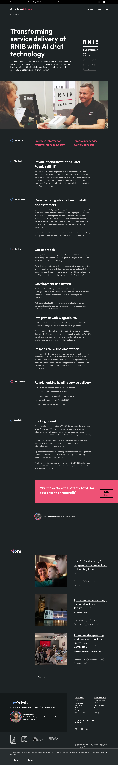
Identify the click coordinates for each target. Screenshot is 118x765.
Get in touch (106, 493)
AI (94, 61)
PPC (89, 620)
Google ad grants (79, 625)
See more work (43, 677)
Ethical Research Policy (80, 709)
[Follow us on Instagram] (87, 729)
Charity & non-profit (90, 69)
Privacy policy (79, 697)
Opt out (30, 760)
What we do (89, 9)
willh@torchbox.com (29, 719)
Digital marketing (79, 620)
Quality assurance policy (99, 701)
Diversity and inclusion (98, 709)
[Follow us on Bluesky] (76, 729)
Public (27, 2)
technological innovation (74, 466)
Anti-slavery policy (81, 713)
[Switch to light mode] (103, 2)
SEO (94, 620)
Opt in (16, 760)
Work (106, 9)
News (67, 2)
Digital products (89, 65)
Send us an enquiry (50, 717)
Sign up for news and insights (85, 721)
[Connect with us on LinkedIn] (82, 729)
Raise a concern (99, 705)
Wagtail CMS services (39, 2)
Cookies (77, 700)
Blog (99, 9)
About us (52, 2)
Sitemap (96, 713)
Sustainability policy (100, 697)
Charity (20, 2)
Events (60, 2)
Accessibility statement (79, 704)
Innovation (88, 61)
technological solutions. (78, 275)
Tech (101, 659)
